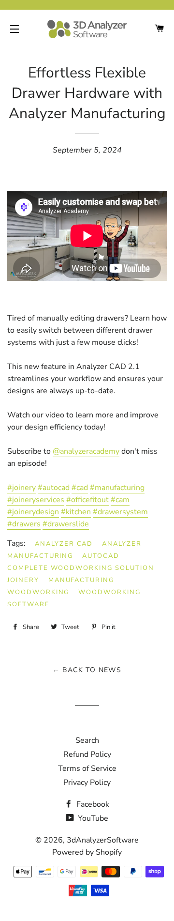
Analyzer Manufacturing (74, 549)
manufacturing (81, 580)
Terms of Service (87, 768)
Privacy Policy (87, 782)
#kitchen (76, 512)
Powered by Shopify (87, 852)
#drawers (24, 524)
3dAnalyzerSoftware (103, 840)
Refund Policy (87, 754)
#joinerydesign (33, 512)
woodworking (38, 592)
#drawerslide (66, 524)
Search (87, 740)
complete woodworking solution (80, 568)
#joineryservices (35, 499)
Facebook (91, 804)
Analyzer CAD (64, 543)
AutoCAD (100, 556)
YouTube (92, 818)
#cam (120, 499)
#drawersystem (120, 512)
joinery (23, 580)
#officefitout (87, 499)
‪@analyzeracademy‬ (86, 451)
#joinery (21, 487)
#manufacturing (117, 487)
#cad (80, 487)
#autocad (54, 487)
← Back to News (87, 670)
